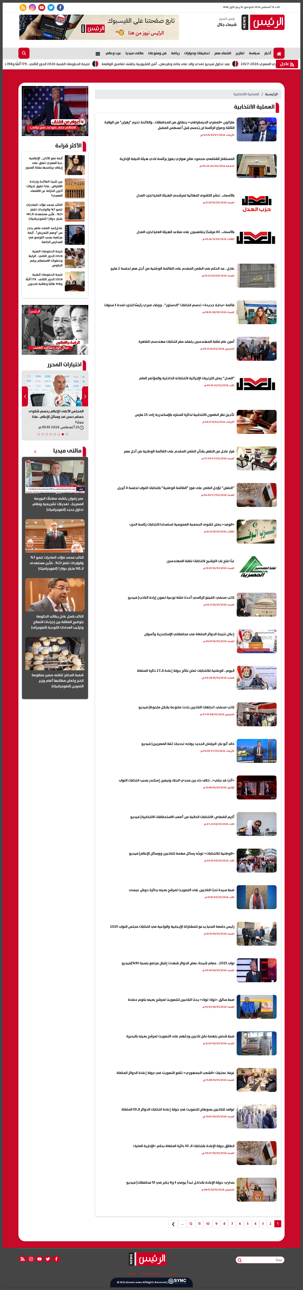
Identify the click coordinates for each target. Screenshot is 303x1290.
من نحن (171, 1273)
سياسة (254, 53)
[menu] (97, 53)
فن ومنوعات (157, 53)
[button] (67, 434)
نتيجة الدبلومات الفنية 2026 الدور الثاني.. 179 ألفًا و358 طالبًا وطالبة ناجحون (72, 64)
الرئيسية (271, 94)
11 (199, 1224)
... (182, 1224)
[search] (24, 53)
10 (208, 1224)
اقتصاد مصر (222, 53)
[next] (173, 1224)
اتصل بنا (131, 1273)
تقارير (240, 53)
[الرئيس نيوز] (262, 23)
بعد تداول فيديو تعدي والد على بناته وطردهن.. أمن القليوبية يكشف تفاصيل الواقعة (205, 64)
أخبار (267, 53)
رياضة (175, 53)
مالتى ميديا (135, 53)
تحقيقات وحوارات (197, 53)
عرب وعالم (113, 53)
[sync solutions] (177, 1282)
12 (191, 1224)
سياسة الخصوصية (151, 1273)
